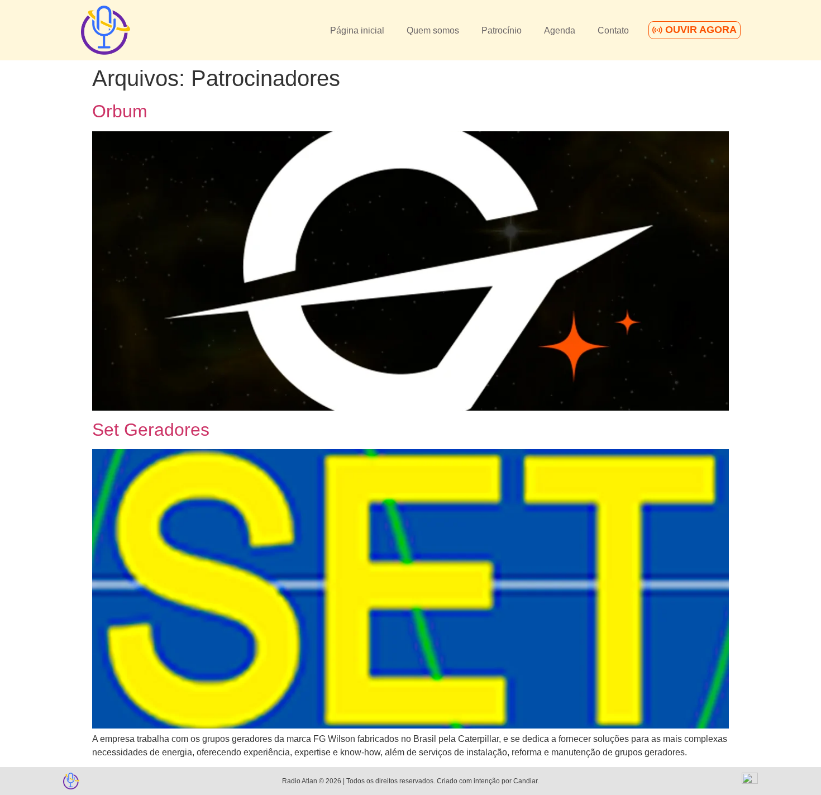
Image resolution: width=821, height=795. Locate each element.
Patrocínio (501, 30)
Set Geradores (150, 430)
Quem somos (433, 30)
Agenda (559, 30)
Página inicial (357, 30)
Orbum (119, 111)
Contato (613, 30)
